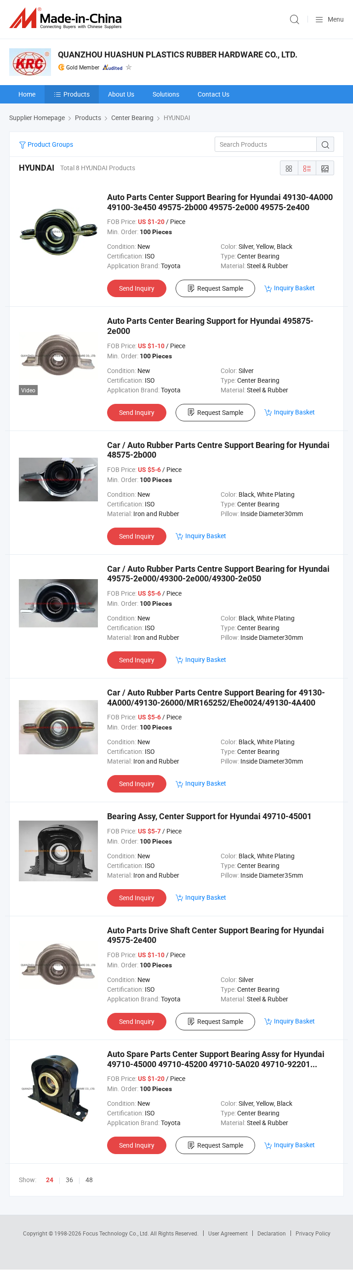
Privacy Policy (313, 1233)
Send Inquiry (136, 288)
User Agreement (228, 1233)
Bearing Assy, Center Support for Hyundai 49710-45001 (209, 816)
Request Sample (220, 288)
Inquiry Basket (294, 287)
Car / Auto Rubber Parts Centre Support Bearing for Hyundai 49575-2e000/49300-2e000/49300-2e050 (218, 574)
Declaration (271, 1233)
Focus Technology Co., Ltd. (116, 1233)
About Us (121, 94)
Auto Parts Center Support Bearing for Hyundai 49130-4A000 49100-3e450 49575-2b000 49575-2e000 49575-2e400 (220, 202)
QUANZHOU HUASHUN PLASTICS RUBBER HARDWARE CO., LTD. (177, 54)
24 (49, 1180)
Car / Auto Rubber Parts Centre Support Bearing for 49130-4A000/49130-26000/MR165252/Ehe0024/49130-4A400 (216, 697)
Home (26, 94)
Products (76, 94)
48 (89, 1179)
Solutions (166, 94)
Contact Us (213, 94)
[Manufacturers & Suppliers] (67, 18)
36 (69, 1179)
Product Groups (49, 144)
